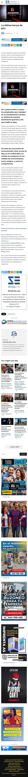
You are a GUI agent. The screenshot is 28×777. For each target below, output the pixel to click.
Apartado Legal (20, 769)
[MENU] (2, 2)
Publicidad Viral (6, 20)
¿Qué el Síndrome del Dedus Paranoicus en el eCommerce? (7, 421)
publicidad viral (11, 314)
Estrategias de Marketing (20, 384)
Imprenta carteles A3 (8, 761)
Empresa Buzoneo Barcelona (14, 764)
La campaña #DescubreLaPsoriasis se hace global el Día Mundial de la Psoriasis (21, 396)
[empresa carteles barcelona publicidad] (12, 740)
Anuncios (17, 381)
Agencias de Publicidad (6, 383)
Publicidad (17, 387)
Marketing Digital (18, 386)
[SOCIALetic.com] (14, 337)
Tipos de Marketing (19, 389)
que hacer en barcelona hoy (14, 766)
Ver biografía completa (13, 306)
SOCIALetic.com (8, 33)
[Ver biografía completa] (21, 306)
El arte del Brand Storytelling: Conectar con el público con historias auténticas (21, 367)
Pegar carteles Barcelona (14, 763)
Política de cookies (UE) (14, 771)
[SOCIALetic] (12, 3)
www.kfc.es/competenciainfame (12, 243)
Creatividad (21, 383)
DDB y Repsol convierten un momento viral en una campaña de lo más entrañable (7, 368)
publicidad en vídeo (19, 435)
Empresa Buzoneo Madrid (10, 769)
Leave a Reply (15, 447)
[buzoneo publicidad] (14, 41)
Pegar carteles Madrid (19, 761)
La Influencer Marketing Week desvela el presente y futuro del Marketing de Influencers (7, 397)
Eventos (3, 413)
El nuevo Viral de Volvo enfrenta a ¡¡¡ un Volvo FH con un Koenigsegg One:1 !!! (21, 421)
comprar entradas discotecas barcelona (14, 767)
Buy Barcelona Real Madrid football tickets (14, 760)
